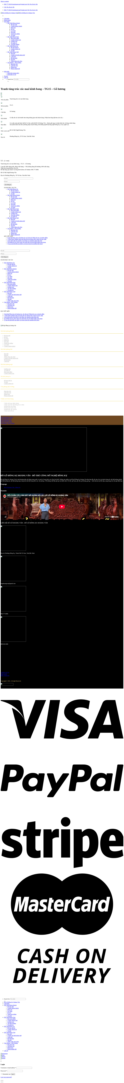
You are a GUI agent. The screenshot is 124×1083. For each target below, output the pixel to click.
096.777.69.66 (8, 4)
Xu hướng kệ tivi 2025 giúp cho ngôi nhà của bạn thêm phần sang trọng (26, 242)
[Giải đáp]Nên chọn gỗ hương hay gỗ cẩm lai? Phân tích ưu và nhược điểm (27, 237)
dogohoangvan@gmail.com (19, 4)
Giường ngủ (14, 41)
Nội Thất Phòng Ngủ (13, 37)
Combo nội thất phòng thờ (18, 55)
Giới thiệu (6, 18)
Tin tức (6, 76)
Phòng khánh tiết (15, 68)
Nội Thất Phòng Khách (13, 23)
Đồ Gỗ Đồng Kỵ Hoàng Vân (12, 1002)
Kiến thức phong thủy (13, 73)
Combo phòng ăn (15, 49)
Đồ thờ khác (14, 58)
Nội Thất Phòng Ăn (12, 46)
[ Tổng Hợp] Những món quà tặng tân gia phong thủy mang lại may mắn (26, 239)
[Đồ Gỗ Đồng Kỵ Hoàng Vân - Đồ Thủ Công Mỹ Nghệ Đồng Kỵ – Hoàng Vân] (18, 13)
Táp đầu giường (15, 44)
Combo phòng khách (16, 26)
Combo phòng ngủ (16, 40)
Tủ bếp (13, 50)
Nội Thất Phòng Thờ (13, 52)
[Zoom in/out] (2, 1080)
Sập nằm (13, 32)
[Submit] (8, 81)
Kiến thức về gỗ (11, 74)
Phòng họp (14, 67)
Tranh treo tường (15, 33)
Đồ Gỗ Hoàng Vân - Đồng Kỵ (12, 487)
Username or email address (8, 1067)
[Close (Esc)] (1, 1080)
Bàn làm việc (14, 64)
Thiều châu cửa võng (16, 61)
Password (4, 1071)
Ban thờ (13, 53)
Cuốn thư (13, 56)
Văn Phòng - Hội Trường (14, 228)
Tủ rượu (13, 35)
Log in (12, 1074)
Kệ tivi (12, 29)
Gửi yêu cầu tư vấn (32, 4)
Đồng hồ (13, 27)
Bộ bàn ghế (14, 24)
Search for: (10, 79)
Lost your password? (6, 1077)
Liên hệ (6, 77)
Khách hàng (7, 20)
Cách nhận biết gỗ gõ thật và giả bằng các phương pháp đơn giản (24, 240)
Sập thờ (13, 59)
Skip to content (5, 1)
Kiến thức (6, 71)
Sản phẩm (6, 21)
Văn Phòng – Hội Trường (14, 62)
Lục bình (13, 30)
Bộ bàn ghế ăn (15, 47)
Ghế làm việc (14, 65)
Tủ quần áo (14, 43)
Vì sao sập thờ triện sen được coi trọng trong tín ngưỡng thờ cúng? (25, 243)
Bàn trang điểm (15, 38)
